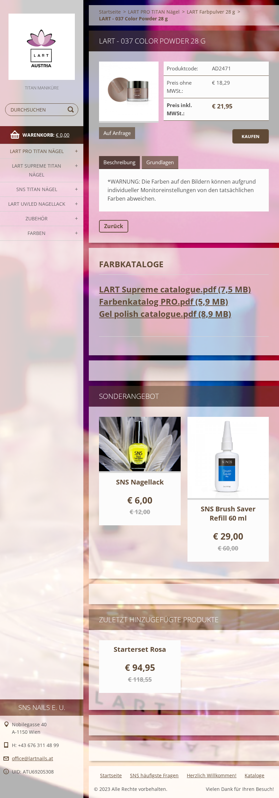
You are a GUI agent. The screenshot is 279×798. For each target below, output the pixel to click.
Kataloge (254, 775)
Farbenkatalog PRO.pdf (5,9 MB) (163, 301)
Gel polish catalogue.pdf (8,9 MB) (165, 313)
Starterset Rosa (140, 649)
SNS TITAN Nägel (36, 189)
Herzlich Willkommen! (211, 775)
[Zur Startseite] (41, 42)
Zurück (113, 226)
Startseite (110, 12)
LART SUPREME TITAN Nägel (36, 170)
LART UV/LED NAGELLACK (36, 204)
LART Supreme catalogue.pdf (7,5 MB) (175, 289)
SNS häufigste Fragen (154, 775)
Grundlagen (160, 162)
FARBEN (37, 233)
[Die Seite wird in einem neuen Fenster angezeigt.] (129, 92)
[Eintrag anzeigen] (139, 445)
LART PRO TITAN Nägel (37, 151)
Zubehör (37, 218)
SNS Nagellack (140, 482)
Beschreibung (119, 162)
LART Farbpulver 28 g (211, 12)
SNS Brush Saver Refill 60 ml (228, 513)
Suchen (71, 109)
